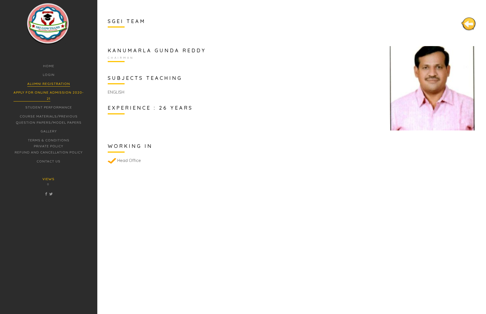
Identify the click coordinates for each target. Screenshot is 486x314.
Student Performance (48, 107)
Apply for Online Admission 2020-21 (49, 95)
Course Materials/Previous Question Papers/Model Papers (49, 119)
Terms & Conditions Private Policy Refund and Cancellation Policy (49, 146)
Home (48, 66)
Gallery (48, 131)
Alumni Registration (48, 84)
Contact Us (48, 161)
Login (49, 75)
